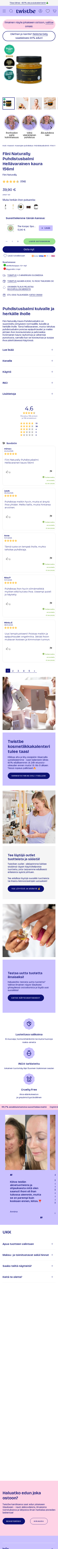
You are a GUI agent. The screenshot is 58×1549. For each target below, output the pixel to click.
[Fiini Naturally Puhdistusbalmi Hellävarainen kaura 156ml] (20, 206)
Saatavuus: (9, 262)
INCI (5, 382)
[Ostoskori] (54, 11)
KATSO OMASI (35, 295)
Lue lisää (8, 349)
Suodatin (11, 443)
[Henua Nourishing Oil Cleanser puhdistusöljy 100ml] (13, 206)
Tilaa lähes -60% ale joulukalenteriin (28, 3)
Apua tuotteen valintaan (18, 1244)
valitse (49, 22)
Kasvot (11, 145)
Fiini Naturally (10, 174)
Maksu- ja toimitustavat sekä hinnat (26, 1255)
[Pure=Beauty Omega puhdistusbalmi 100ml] (28, 206)
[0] (48, 11)
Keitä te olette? (12, 1277)
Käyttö (7, 371)
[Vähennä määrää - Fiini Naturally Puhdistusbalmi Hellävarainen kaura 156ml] (6, 241)
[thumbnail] (9, 103)
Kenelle (7, 360)
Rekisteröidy (40, 34)
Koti (4, 145)
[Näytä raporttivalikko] (51, 471)
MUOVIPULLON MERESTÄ (19, 289)
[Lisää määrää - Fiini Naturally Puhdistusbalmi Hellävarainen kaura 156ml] (18, 241)
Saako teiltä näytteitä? (17, 1266)
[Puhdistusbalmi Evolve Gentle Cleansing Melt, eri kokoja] (36, 206)
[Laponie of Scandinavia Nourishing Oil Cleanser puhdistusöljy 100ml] (5, 206)
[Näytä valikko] (4, 11)
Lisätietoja (9, 393)
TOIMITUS (12, 275)
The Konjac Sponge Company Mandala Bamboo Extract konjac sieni (27, 226)
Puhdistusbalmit (41, 145)
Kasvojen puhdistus (24, 145)
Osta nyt (29, 249)
